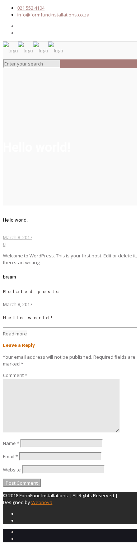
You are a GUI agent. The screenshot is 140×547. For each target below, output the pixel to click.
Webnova (41, 502)
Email (10, 456)
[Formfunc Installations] (33, 50)
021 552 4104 (31, 8)
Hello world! (29, 317)
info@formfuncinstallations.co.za (53, 14)
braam (9, 277)
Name (11, 443)
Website (12, 469)
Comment (15, 375)
